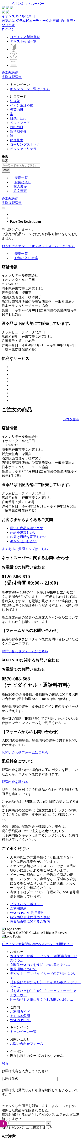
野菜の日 (16, 109)
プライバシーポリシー (26, 904)
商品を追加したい (23, 532)
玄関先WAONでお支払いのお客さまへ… (40, 965)
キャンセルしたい (23, 541)
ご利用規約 (18, 908)
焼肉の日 (16, 127)
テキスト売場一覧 (23, 41)
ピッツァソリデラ (23, 149)
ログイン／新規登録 (25, 37)
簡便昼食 (16, 140)
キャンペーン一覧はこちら (30, 89)
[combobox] (21, 165)
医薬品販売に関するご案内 (30, 921)
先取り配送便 (12, 77)
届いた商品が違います (26, 528)
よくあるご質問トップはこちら (25, 549)
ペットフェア (20, 122)
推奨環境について (23, 969)
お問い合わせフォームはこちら (25, 651)
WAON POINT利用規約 (27, 913)
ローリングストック (25, 144)
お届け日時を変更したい (28, 537)
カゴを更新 (71, 419)
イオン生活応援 (21, 105)
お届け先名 (10, 1078)
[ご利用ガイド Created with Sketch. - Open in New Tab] (13, 57)
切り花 (15, 101)
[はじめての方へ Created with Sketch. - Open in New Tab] (13, 49)
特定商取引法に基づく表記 (30, 917)
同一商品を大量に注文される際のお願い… (41, 999)
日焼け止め (18, 118)
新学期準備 (18, 131)
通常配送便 (10, 72)
